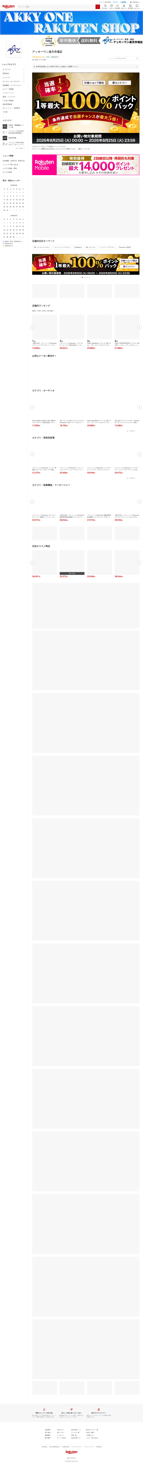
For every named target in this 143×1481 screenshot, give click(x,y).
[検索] (98, 12)
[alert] (85, 72)
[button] (135, 7)
